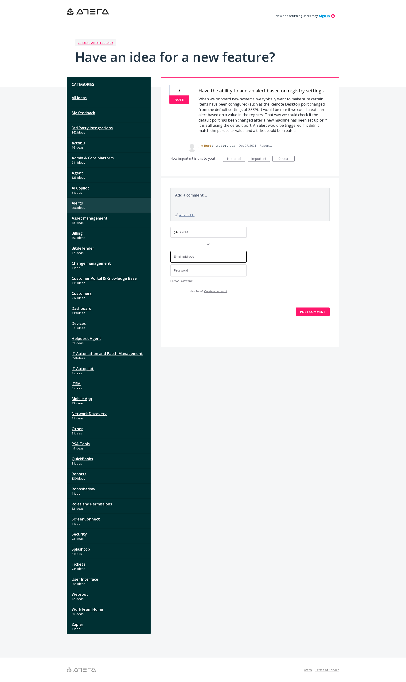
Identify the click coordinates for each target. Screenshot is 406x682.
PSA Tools (81, 443)
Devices (79, 323)
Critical (286, 159)
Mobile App (82, 398)
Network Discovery (89, 413)
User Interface (85, 579)
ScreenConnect (86, 519)
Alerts (77, 203)
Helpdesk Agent (86, 338)
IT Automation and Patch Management (107, 353)
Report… (266, 145)
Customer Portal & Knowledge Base (104, 278)
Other (77, 428)
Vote (179, 100)
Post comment (312, 312)
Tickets (78, 564)
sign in (324, 16)
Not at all (236, 159)
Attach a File (187, 215)
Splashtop (81, 549)
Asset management (90, 218)
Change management (91, 263)
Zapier (77, 624)
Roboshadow (83, 489)
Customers (82, 293)
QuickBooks (82, 458)
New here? (208, 291)
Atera (308, 670)
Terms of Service (327, 670)
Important (260, 159)
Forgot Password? (181, 281)
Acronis (78, 143)
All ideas (79, 97)
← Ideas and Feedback (95, 43)
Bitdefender (83, 248)
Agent (77, 173)
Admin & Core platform (93, 158)
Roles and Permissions (92, 504)
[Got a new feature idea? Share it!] (88, 11)
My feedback (83, 112)
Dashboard (81, 308)
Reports (79, 474)
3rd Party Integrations (92, 127)
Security (79, 534)
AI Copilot (80, 188)
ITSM (76, 383)
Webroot (80, 594)
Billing (77, 233)
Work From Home (87, 609)
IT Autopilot (83, 368)
